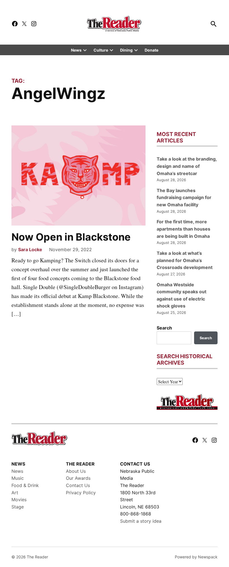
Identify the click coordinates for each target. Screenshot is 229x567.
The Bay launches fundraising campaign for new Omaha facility (184, 197)
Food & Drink (25, 485)
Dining (126, 50)
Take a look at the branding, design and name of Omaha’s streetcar (187, 166)
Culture (101, 50)
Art (14, 492)
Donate (151, 50)
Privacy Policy (81, 492)
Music (17, 478)
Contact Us (78, 485)
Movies (19, 499)
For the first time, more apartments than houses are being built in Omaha (183, 229)
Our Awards (78, 478)
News (76, 50)
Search (164, 328)
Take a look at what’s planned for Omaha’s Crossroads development (185, 260)
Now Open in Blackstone (71, 237)
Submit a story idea (140, 521)
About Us (76, 471)
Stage (17, 507)
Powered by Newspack (196, 556)
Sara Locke (30, 249)
